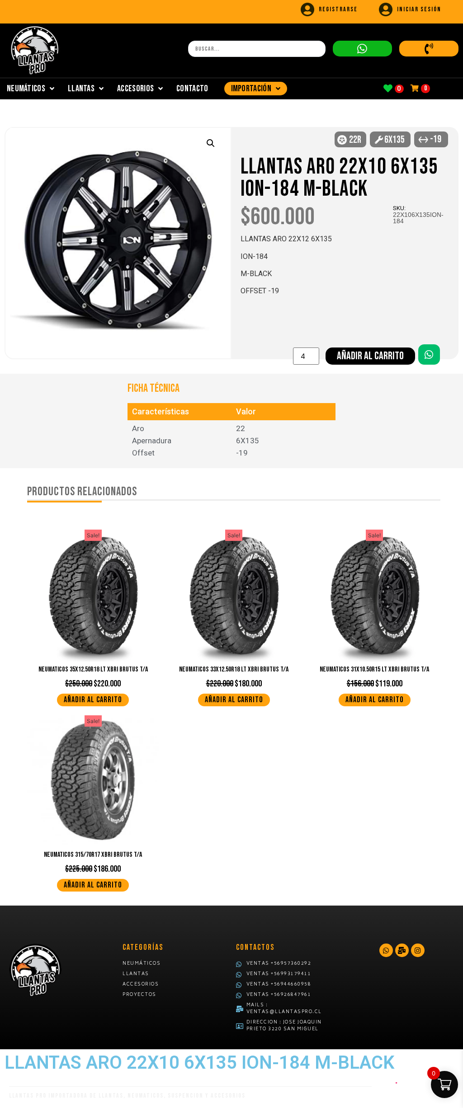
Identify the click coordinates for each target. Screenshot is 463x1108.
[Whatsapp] (386, 950)
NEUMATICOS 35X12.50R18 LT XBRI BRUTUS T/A (93, 669)
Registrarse (338, 9)
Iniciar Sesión (419, 9)
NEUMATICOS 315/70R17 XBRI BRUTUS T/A (93, 854)
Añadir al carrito (370, 355)
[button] (211, 143)
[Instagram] (418, 950)
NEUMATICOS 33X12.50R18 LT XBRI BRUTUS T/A (233, 669)
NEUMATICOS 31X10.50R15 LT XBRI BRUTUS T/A (374, 669)
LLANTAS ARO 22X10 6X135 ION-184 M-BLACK (339, 178)
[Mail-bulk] (402, 950)
